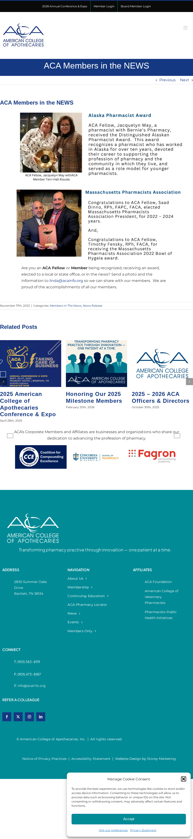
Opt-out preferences (113, 830)
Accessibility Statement (90, 759)
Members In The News (65, 305)
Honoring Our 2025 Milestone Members (94, 397)
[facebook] (6, 716)
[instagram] (29, 716)
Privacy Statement (143, 830)
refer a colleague (21, 699)
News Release (92, 305)
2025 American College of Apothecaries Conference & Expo (28, 404)
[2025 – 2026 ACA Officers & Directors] (162, 342)
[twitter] (18, 716)
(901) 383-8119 (28, 662)
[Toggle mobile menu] (185, 27)
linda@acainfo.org (66, 280)
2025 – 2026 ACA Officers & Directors (160, 397)
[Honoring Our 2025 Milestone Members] (96, 342)
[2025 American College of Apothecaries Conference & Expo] (30, 342)
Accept (128, 819)
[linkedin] (40, 716)
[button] (183, 779)
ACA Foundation (158, 582)
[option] (41, 461)
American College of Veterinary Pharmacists (161, 597)
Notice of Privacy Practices (44, 759)
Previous (167, 80)
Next (184, 80)
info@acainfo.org (31, 685)
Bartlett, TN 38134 (28, 593)
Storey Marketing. (162, 759)
